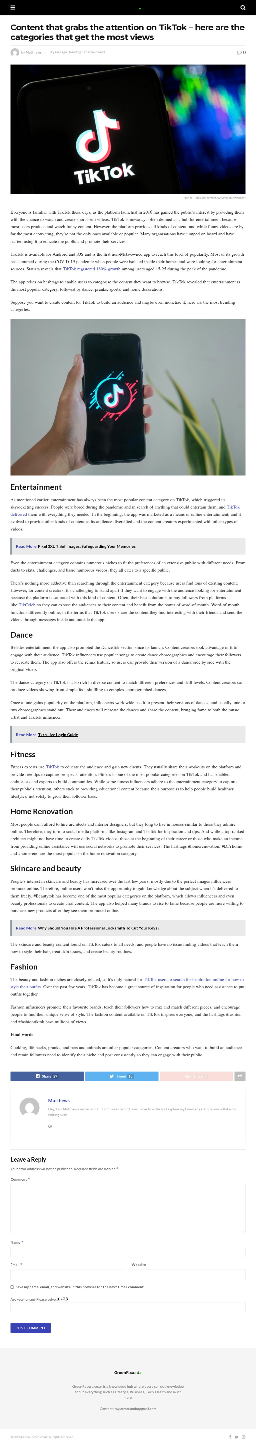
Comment (20, 1179)
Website (139, 1264)
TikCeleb (27, 605)
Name (17, 1242)
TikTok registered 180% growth (91, 269)
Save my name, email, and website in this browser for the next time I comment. (80, 1287)
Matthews (34, 52)
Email (16, 1264)
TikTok (52, 767)
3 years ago (58, 52)
